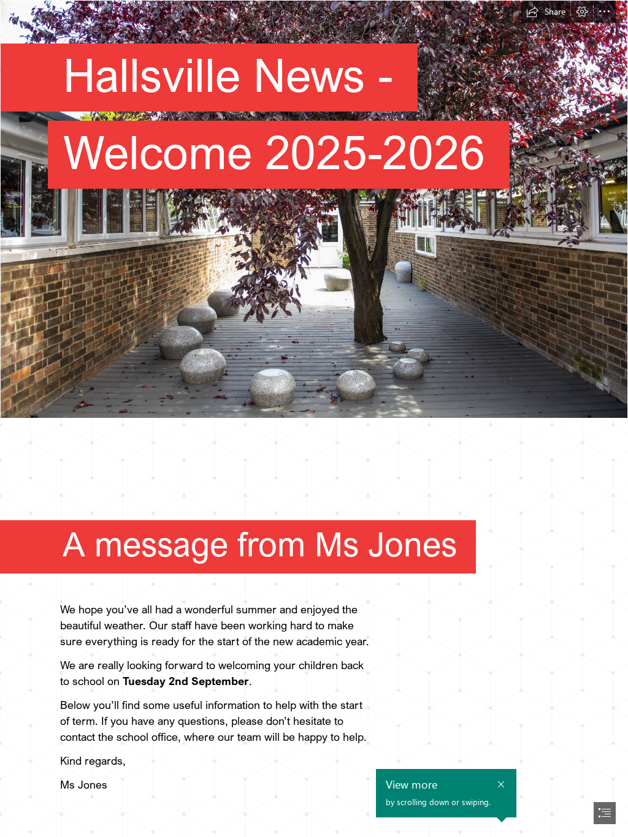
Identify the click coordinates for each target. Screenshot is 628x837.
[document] (314, 418)
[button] (545, 12)
